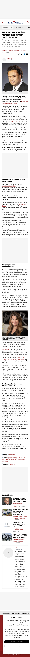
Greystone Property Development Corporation (13, 358)
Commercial (24, 516)
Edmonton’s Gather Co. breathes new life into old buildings (20, 535)
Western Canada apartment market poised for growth (19, 499)
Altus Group (5, 349)
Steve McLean (17, 516)
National (22, 518)
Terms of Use (11, 655)
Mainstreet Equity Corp (9, 186)
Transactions (16, 518)
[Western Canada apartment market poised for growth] (7, 501)
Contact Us (19, 655)
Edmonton (23, 50)
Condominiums (21, 459)
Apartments (5, 461)
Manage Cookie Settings (17, 646)
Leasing (13, 459)
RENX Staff (16, 528)
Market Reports (6, 459)
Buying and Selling (14, 50)
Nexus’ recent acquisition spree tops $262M (19, 524)
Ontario (22, 529)
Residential (4, 50)
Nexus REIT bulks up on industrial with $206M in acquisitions (20, 512)
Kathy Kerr (10, 58)
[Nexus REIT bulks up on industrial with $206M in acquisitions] (7, 512)
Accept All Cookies (17, 642)
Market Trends (22, 458)
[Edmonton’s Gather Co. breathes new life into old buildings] (7, 537)
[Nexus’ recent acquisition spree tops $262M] (7, 525)
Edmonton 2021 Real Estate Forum (15, 102)
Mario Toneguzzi (17, 503)
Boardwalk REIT (15, 121)
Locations (19, 27)
